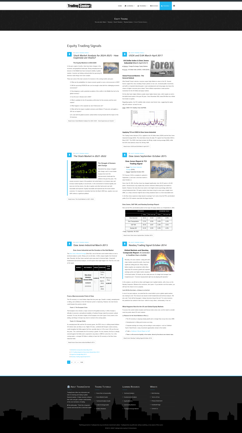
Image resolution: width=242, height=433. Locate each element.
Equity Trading (118, 22)
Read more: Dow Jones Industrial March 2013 (81, 342)
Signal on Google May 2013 (78, 354)
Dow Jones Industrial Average (78, 253)
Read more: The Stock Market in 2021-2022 (81, 199)
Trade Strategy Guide (102, 405)
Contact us (154, 408)
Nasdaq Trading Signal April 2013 (80, 356)
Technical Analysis (129, 393)
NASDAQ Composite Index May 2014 (81, 350)
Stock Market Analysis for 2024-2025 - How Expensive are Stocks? (96, 56)
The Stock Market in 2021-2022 (90, 156)
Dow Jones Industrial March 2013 (91, 245)
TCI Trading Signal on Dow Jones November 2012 (85, 352)
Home (120, 6)
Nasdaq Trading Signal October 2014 (147, 245)
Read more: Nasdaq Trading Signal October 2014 (138, 338)
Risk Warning (155, 393)
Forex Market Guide (102, 397)
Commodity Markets (130, 405)
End (82, 362)
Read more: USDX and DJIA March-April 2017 (136, 146)
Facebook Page (155, 404)
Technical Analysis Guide (103, 401)
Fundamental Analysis (130, 397)
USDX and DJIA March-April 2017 (146, 55)
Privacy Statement (156, 401)
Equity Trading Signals (82, 52)
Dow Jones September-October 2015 (147, 156)
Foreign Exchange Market (131, 408)
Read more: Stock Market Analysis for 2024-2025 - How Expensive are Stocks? (91, 121)
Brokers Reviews (101, 408)
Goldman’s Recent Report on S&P (140, 331)
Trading (166, 6)
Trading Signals (128, 22)
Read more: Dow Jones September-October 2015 (138, 235)
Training (142, 6)
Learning (129, 6)
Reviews (155, 6)
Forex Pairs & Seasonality (103, 393)
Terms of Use (155, 397)
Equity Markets (128, 401)
